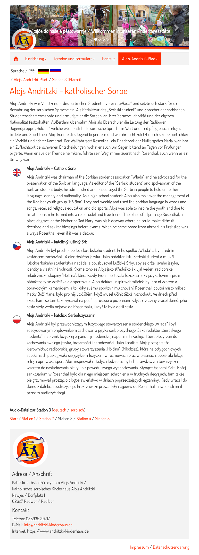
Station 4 (84, 418)
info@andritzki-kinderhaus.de (48, 524)
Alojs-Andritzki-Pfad (138, 58)
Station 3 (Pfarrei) (66, 79)
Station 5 (102, 418)
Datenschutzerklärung (171, 547)
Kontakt (108, 58)
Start (14, 418)
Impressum (139, 547)
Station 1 (28, 418)
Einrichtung (34, 58)
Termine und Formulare (73, 58)
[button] (23, 27)
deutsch (59, 409)
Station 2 (46, 418)
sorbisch (77, 409)
